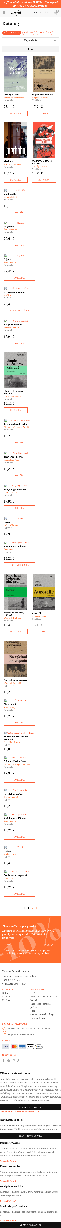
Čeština (28, 33)
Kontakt (34, 1000)
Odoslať (50, 945)
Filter (30, 49)
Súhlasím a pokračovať (31, 1107)
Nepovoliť (4, 1161)
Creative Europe (38, 1018)
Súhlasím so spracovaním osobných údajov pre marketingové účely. (28, 952)
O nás (33, 993)
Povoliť (12, 1161)
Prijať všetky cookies (30, 1136)
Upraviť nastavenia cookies (29, 1111)
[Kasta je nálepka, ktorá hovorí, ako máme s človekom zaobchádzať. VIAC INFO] (19, 518)
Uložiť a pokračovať (30, 1225)
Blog (32, 1011)
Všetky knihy (12, 33)
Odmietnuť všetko (8, 1111)
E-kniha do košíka (19, 310)
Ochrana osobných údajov (37, 953)
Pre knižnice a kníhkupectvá (43, 996)
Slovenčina (44, 33)
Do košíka (15, 113)
